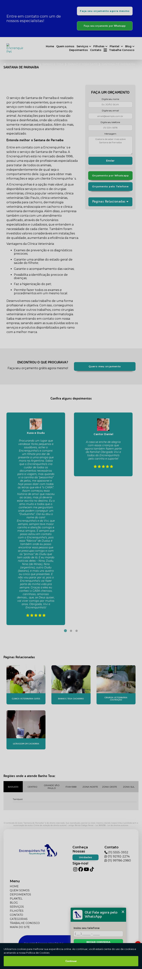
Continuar (71, 961)
